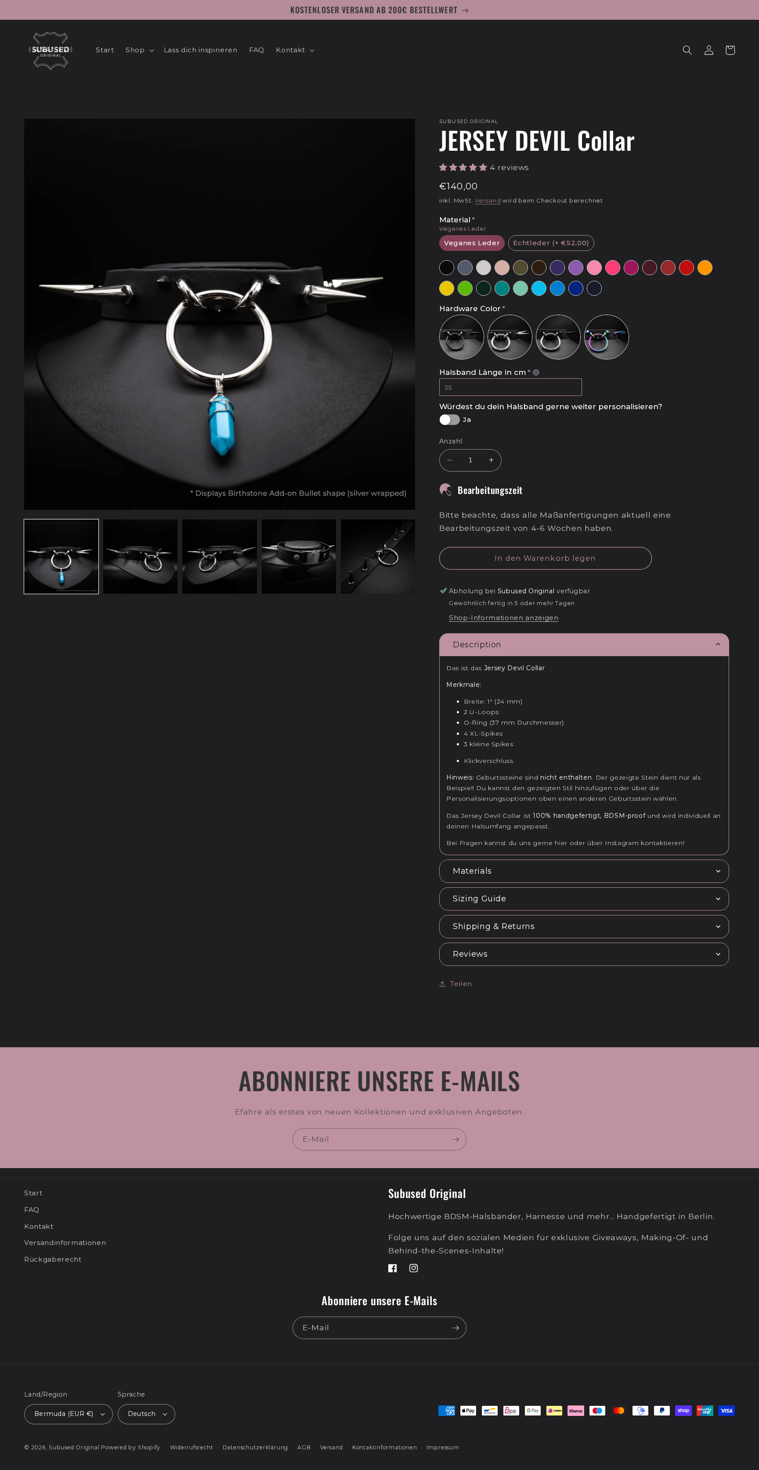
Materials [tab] (472, 871)
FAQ (32, 1209)
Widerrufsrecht (191, 1447)
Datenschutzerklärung (255, 1447)
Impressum (442, 1447)
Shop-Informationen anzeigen (504, 617)
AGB (304, 1447)
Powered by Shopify (130, 1447)
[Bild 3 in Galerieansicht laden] (219, 556)
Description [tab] (477, 644)
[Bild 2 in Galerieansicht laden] (140, 556)
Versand (488, 199)
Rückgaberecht (53, 1259)
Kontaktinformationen (384, 1447)
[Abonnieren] (455, 1139)
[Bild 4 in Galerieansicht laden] (299, 556)
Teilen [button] (461, 983)
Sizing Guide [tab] (479, 899)
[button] (139, 50)
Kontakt (39, 1226)
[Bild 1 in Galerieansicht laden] (61, 556)
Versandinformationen (65, 1242)
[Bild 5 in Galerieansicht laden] (378, 556)
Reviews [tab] (470, 954)
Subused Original (74, 1447)
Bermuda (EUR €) (64, 1414)
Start (33, 1193)
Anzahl (451, 441)
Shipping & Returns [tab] (494, 926)
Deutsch (142, 1414)
